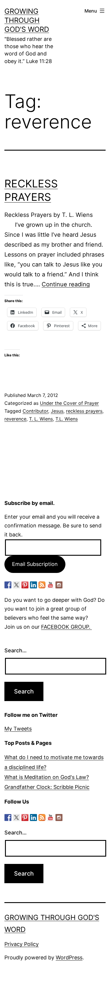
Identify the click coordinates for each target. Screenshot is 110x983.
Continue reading (66, 284)
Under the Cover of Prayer (69, 403)
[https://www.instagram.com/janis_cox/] (58, 584)
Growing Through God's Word (26, 20)
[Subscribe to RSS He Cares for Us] (41, 584)
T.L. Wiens (66, 419)
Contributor (35, 411)
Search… (15, 650)
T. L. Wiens (41, 419)
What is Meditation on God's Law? (46, 777)
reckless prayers (84, 411)
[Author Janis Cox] (7, 584)
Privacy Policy (21, 944)
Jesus (57, 411)
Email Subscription (35, 564)
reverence (15, 419)
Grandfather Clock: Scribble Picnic (46, 787)
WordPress (69, 957)
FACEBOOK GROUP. (66, 627)
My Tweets (18, 729)
